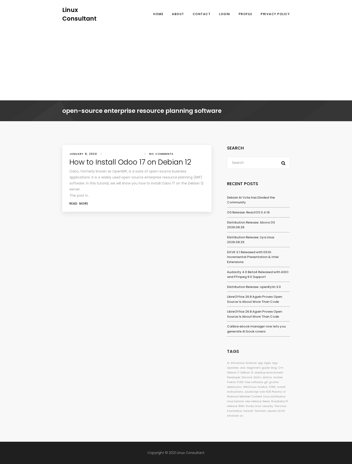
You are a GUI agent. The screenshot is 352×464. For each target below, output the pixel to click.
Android (251, 363)
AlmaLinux (237, 363)
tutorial (248, 411)
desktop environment (269, 372)
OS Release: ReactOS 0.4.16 (248, 212)
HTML (272, 387)
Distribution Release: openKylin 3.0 (254, 287)
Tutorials (260, 411)
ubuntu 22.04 (276, 411)
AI (228, 363)
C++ (281, 368)
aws (243, 368)
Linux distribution (274, 396)
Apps (267, 363)
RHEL (241, 406)
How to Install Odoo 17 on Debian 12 (130, 162)
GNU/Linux (249, 387)
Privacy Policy (275, 14)
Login (224, 14)
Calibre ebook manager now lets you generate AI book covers (256, 329)
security (267, 406)
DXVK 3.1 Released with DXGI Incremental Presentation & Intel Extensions (253, 257)
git (266, 382)
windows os (235, 416)
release (232, 406)
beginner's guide (258, 368)
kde (262, 392)
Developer (233, 377)
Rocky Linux (253, 406)
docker (278, 377)
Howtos (263, 387)
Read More (78, 203)
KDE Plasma (274, 392)
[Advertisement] (176, 58)
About (178, 14)
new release (253, 401)
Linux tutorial (235, 401)
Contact (202, 14)
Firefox (231, 382)
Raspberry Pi (279, 401)
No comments (161, 154)
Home (158, 14)
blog (274, 368)
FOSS (240, 382)
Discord (247, 377)
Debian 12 (246, 372)
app (260, 363)
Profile (245, 14)
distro (257, 377)
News (266, 401)
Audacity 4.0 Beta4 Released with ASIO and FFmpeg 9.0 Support (258, 274)
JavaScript (251, 392)
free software (254, 382)
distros (267, 377)
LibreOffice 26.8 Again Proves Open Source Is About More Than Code (254, 299)
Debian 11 (233, 372)
